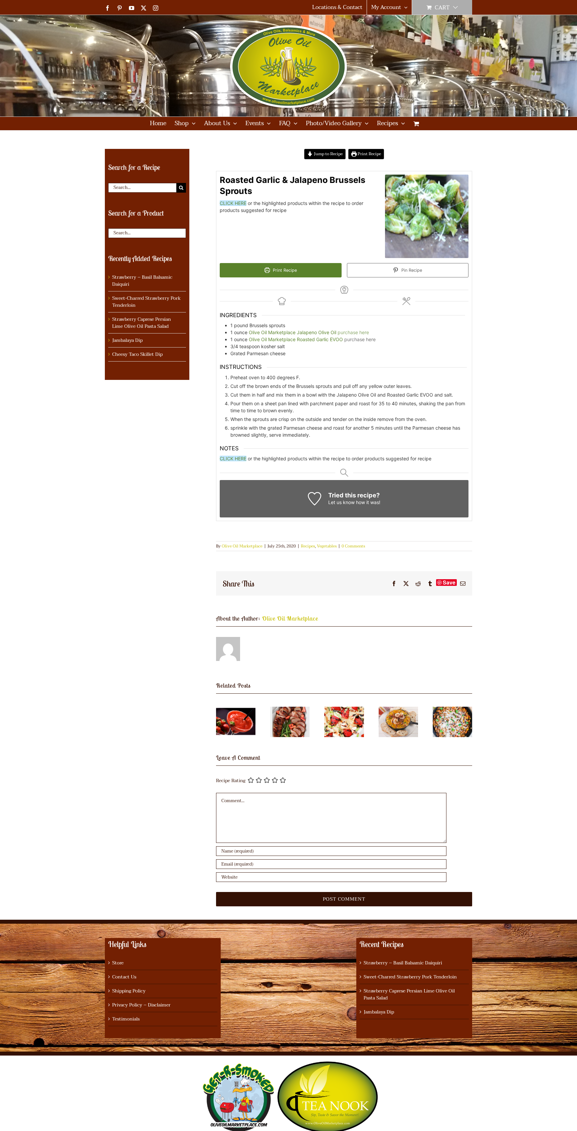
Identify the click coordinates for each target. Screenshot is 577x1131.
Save (449, 582)
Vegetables (327, 546)
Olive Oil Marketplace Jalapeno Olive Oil (292, 332)
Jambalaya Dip (127, 340)
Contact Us (124, 976)
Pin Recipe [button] (411, 270)
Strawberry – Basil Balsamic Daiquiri (142, 280)
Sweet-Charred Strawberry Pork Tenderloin (146, 301)
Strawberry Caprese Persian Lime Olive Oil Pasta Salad (141, 322)
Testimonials (126, 1019)
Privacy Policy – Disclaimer (141, 1004)
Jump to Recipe (328, 154)
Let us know (341, 502)
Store (118, 962)
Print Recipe (369, 154)
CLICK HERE (233, 203)
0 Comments (353, 546)
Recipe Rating (230, 781)
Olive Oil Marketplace (242, 546)
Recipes (308, 546)
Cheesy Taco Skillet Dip (137, 354)
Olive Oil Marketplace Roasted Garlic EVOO (296, 339)
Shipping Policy (129, 990)
